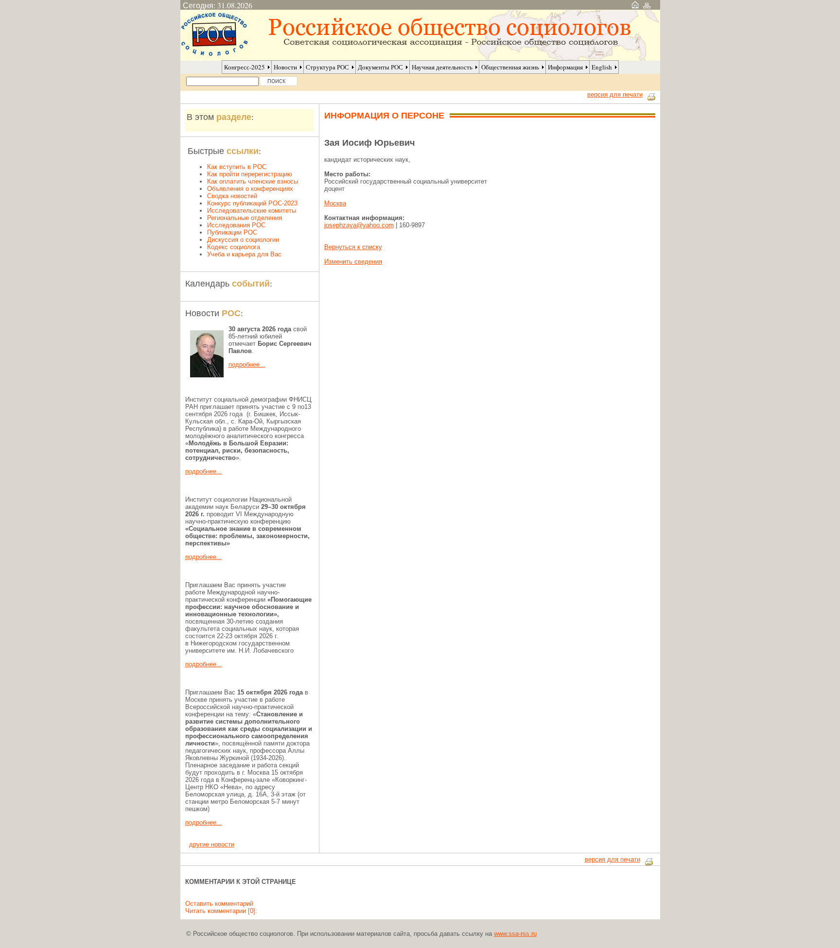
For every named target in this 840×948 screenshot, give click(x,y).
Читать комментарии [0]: (221, 910)
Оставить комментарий (219, 903)
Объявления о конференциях (250, 188)
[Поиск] (279, 81)
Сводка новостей (232, 196)
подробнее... (246, 364)
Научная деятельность (442, 67)
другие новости (211, 844)
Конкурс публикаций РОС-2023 (252, 203)
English (602, 67)
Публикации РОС (232, 232)
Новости (285, 67)
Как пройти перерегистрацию (249, 174)
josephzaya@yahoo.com (359, 225)
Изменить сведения (353, 261)
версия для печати (615, 94)
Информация (565, 67)
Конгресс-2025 (244, 67)
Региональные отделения (244, 217)
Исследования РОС (236, 225)
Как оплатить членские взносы (252, 181)
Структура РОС (327, 67)
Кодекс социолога (233, 247)
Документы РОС (380, 67)
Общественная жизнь (510, 67)
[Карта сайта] (646, 5)
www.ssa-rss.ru (515, 933)
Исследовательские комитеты (251, 210)
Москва (335, 203)
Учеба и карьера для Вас (244, 254)
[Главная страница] (635, 5)
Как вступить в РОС (236, 166)
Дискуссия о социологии (243, 239)
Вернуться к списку (353, 247)
